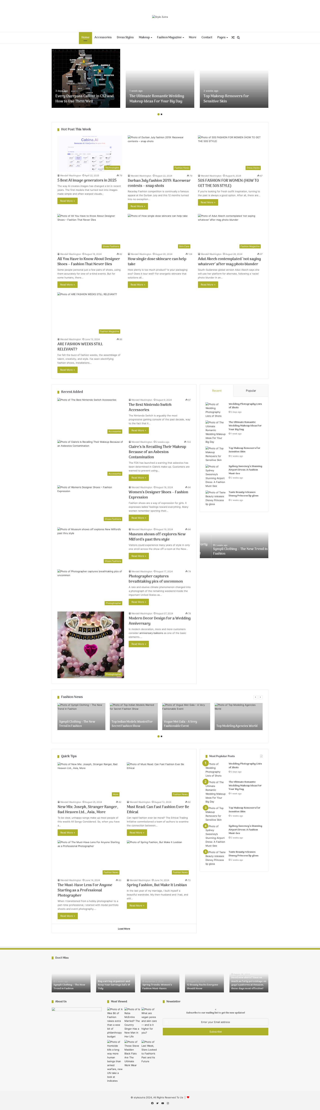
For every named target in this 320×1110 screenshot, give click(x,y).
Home (85, 37)
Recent (216, 390)
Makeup (144, 37)
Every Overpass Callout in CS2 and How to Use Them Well (84, 98)
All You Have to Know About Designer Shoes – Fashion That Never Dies (88, 261)
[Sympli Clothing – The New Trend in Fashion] (81, 716)
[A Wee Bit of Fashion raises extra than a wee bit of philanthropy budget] (115, 1022)
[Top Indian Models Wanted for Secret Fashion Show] (134, 716)
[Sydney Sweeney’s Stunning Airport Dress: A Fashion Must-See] (216, 476)
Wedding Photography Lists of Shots (245, 406)
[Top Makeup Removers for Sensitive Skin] (234, 78)
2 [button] (161, 114)
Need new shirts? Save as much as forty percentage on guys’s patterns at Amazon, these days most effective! (248, 983)
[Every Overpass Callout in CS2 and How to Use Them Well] (86, 78)
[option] (86, 78)
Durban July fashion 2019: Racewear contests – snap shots (159, 183)
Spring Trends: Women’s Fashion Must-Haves (157, 987)
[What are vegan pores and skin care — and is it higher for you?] (149, 1021)
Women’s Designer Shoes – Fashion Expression (158, 495)
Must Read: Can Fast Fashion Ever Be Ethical (158, 809)
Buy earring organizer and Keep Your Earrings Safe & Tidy (114, 985)
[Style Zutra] (160, 17)
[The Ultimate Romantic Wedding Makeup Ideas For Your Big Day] (160, 78)
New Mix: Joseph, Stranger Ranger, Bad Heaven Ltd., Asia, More (88, 809)
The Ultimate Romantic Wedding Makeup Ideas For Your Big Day (156, 98)
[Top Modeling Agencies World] (239, 716)
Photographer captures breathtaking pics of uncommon (156, 579)
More (192, 37)
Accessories (103, 37)
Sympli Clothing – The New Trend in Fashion (229, 551)
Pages (221, 37)
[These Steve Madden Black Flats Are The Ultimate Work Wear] (132, 1053)
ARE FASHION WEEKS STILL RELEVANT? (80, 347)
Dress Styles (125, 37)
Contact (206, 37)
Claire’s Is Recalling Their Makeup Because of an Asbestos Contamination (157, 452)
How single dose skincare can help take (157, 261)
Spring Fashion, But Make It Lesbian (157, 885)
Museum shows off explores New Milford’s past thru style (157, 537)
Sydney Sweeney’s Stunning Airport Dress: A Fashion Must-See (245, 470)
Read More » (67, 200)
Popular (251, 390)
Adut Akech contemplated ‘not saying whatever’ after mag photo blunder (229, 261)
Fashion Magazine (169, 37)
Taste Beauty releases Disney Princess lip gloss (243, 494)
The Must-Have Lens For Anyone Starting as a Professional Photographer (85, 890)
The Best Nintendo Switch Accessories (150, 407)
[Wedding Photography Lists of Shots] (216, 410)
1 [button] (158, 114)
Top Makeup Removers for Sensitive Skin (226, 98)
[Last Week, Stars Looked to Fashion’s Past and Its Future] (149, 1051)
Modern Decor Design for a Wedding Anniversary (160, 621)
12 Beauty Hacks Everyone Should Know (202, 987)
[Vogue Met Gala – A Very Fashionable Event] (186, 716)
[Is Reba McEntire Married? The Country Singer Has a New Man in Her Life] (132, 1022)
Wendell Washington (70, 175)
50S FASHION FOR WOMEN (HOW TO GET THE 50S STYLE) (228, 183)
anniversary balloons (151, 633)
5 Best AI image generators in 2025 (86, 181)
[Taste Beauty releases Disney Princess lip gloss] (216, 498)
